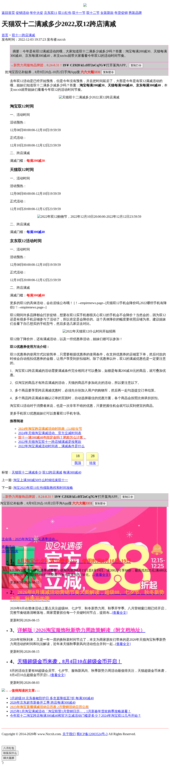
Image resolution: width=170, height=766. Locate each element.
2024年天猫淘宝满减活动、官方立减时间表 (49, 433)
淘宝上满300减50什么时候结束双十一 (40, 480)
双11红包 (64, 12)
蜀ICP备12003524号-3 (92, 734)
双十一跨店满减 (23, 35)
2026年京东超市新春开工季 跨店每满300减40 (42, 702)
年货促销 (121, 12)
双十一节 (78, 12)
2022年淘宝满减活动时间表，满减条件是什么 (51, 446)
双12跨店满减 (52, 472)
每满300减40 (72, 472)
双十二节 (93, 12)
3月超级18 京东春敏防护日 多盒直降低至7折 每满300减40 (52, 698)
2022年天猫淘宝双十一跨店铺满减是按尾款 (49, 441)
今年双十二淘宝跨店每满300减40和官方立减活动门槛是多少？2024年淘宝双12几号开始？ (75, 715)
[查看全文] (102, 574)
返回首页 (8, 12)
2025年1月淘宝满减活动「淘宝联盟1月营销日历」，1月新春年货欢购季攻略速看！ (70, 711)
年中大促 (36, 12)
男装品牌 (135, 12)
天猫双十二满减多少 (26, 472)
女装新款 (107, 12)
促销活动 (22, 12)
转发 (92, 463)
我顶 (77, 463)
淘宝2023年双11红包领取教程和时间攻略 (43, 487)
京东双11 (50, 12)
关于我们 (69, 734)
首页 (5, 35)
